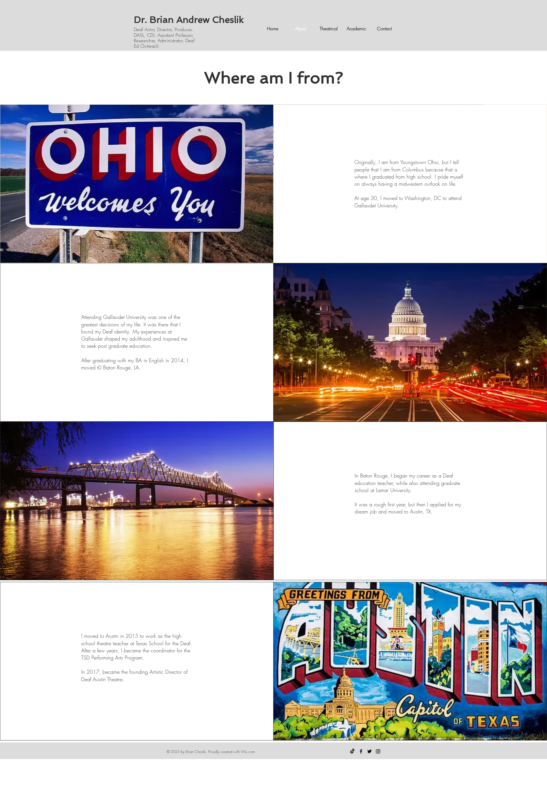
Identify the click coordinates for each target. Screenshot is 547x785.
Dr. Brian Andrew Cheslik (189, 19)
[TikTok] (352, 751)
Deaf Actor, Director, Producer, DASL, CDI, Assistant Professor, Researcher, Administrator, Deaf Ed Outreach (164, 37)
